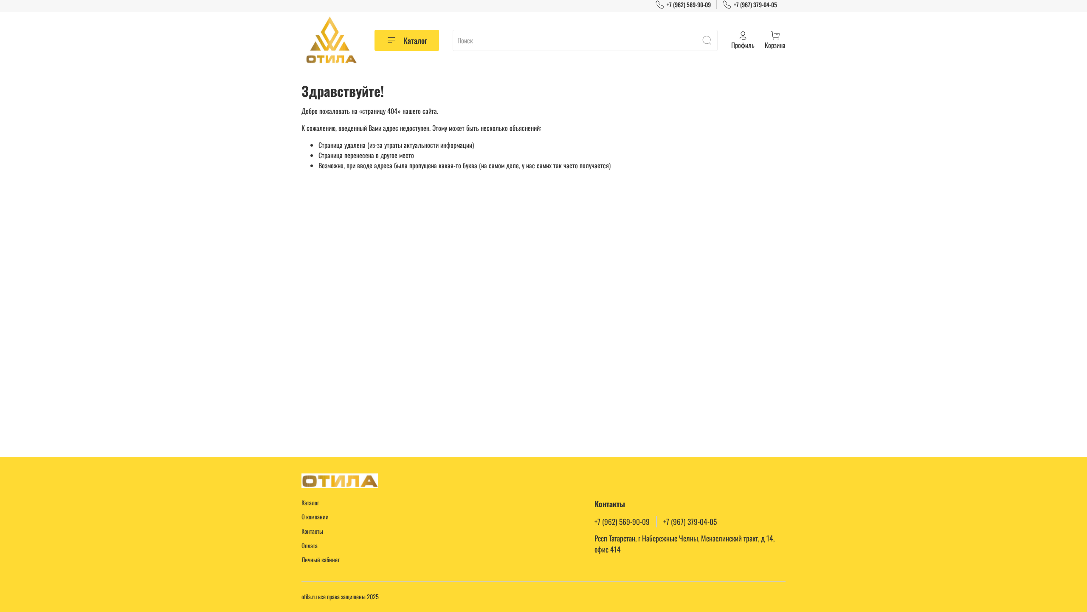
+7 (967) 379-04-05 (755, 4)
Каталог (415, 40)
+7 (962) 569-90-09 (689, 4)
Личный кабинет (320, 559)
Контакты (312, 531)
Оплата (309, 545)
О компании (315, 516)
